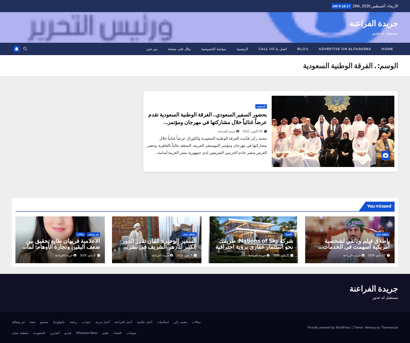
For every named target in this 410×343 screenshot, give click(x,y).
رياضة (73, 322)
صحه (32, 322)
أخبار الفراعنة (123, 322)
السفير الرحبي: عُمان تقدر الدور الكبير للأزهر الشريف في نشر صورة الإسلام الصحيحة (159, 246)
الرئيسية (242, 49)
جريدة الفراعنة (373, 23)
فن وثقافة (18, 322)
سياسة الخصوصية (213, 49)
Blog (302, 49)
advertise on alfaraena (345, 49)
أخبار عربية (102, 322)
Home (387, 49)
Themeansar (389, 327)
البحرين (55, 333)
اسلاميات (163, 322)
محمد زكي (180, 322)
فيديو (68, 333)
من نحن (152, 49)
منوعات (131, 333)
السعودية (261, 106)
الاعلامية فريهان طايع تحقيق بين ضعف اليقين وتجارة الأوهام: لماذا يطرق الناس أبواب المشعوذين (61, 246)
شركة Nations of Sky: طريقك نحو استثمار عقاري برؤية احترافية (254, 243)
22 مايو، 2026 (376, 255)
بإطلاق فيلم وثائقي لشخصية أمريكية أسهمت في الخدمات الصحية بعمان (356, 246)
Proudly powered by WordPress (330, 327)
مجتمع (44, 322)
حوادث (86, 322)
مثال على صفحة (179, 49)
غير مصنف (93, 234)
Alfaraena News (87, 333)
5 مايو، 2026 (184, 255)
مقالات (80, 234)
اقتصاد (288, 234)
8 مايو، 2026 (281, 255)
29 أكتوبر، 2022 (252, 131)
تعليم (105, 333)
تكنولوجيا (59, 322)
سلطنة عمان (382, 234)
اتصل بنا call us (272, 49)
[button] (25, 49)
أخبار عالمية (144, 322)
